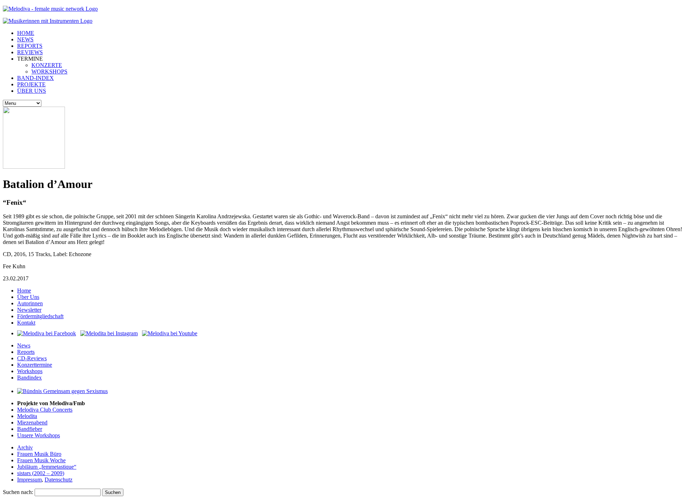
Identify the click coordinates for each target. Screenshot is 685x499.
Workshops (29, 371)
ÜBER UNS (31, 91)
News (23, 345)
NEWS (25, 39)
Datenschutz (58, 480)
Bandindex (29, 378)
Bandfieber (29, 429)
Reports (26, 352)
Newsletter (29, 310)
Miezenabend (32, 422)
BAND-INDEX (35, 78)
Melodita (27, 416)
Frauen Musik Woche (41, 460)
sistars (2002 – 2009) (40, 473)
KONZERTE (46, 65)
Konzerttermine (34, 365)
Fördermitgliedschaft (40, 316)
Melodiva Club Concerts (44, 410)
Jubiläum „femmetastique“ (46, 467)
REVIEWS (30, 52)
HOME (25, 33)
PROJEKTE (31, 84)
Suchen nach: (18, 492)
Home (24, 290)
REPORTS (29, 46)
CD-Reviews (32, 358)
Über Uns (28, 297)
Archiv (25, 447)
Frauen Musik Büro (39, 454)
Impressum (29, 480)
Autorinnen (30, 303)
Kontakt (26, 323)
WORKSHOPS (49, 71)
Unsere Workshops (38, 435)
